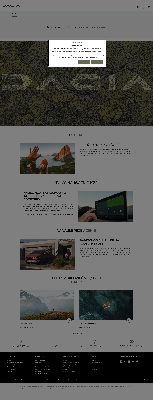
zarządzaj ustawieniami (58, 62)
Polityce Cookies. (93, 57)
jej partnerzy (64, 48)
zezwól (97, 62)
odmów (84, 62)
